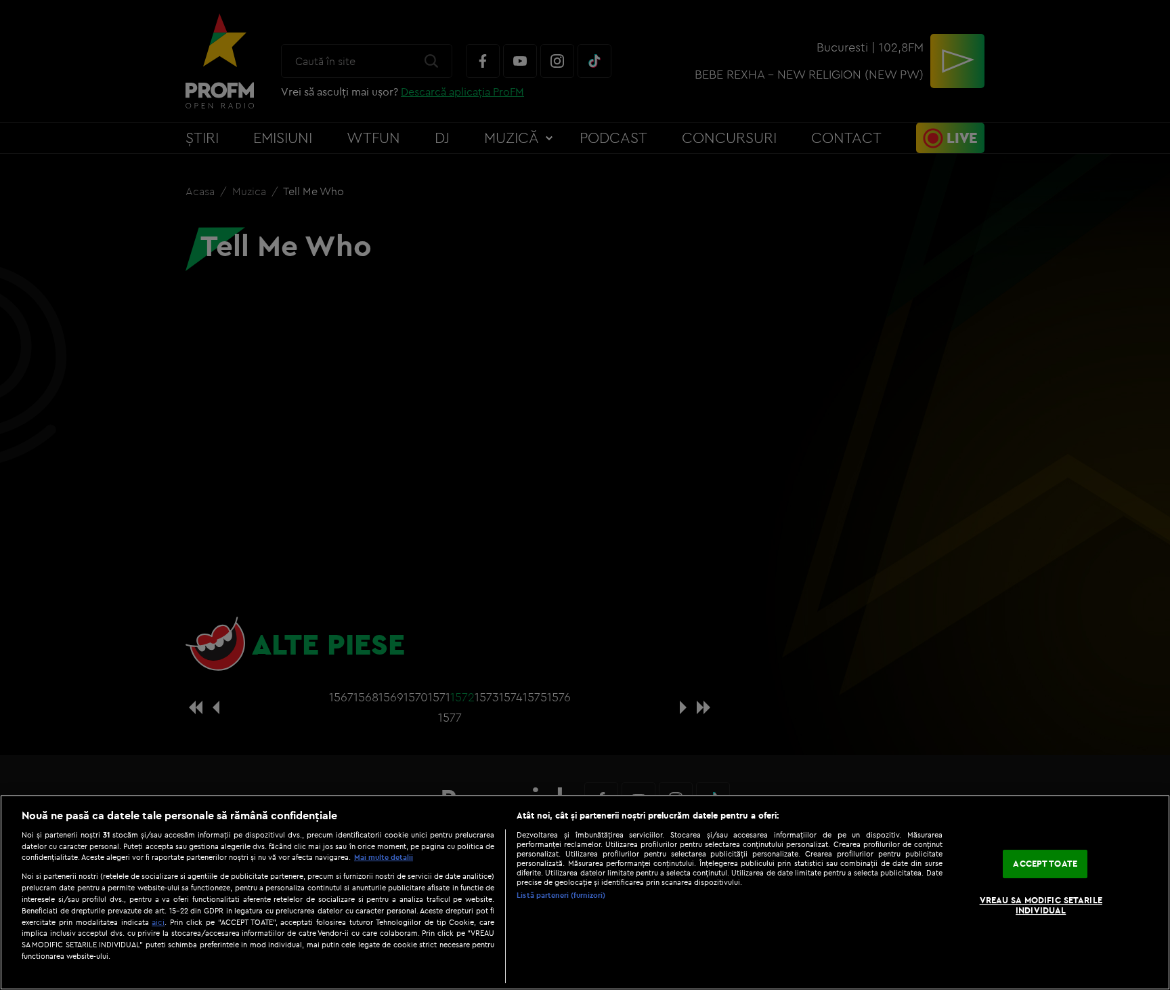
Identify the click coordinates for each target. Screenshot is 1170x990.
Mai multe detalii (383, 857)
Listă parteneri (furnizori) (561, 895)
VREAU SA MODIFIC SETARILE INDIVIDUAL (1041, 905)
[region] (585, 892)
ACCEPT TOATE (1045, 863)
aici (158, 922)
